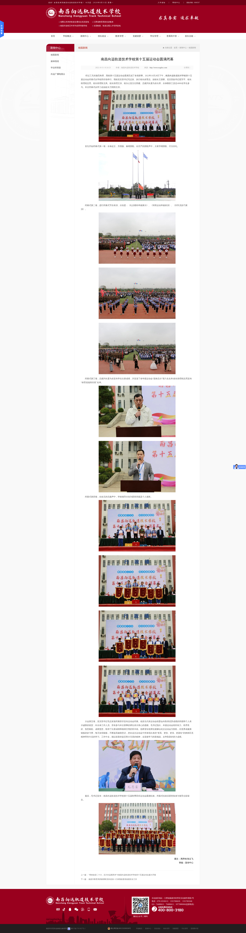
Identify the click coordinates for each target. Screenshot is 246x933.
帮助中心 (176, 2)
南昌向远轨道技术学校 (175, 75)
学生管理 (154, 36)
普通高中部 (172, 36)
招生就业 (102, 36)
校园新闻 (55, 55)
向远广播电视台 (58, 74)
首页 (53, 36)
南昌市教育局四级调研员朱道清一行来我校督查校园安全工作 (113, 879)
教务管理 (119, 36)
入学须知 (161, 2)
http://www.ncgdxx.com (158, 68)
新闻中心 (84, 36)
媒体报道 (55, 61)
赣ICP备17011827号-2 (78, 928)
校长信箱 (189, 36)
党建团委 (137, 36)
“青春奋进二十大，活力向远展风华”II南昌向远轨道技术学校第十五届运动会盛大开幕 (122, 875)
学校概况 (67, 36)
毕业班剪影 (56, 68)
